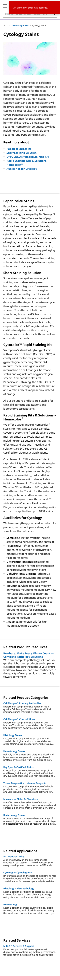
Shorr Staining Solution (21, 153)
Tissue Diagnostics (20, 25)
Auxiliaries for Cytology (21, 169)
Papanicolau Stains (18, 149)
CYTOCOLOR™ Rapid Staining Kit (27, 157)
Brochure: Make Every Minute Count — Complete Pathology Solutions (28, 655)
